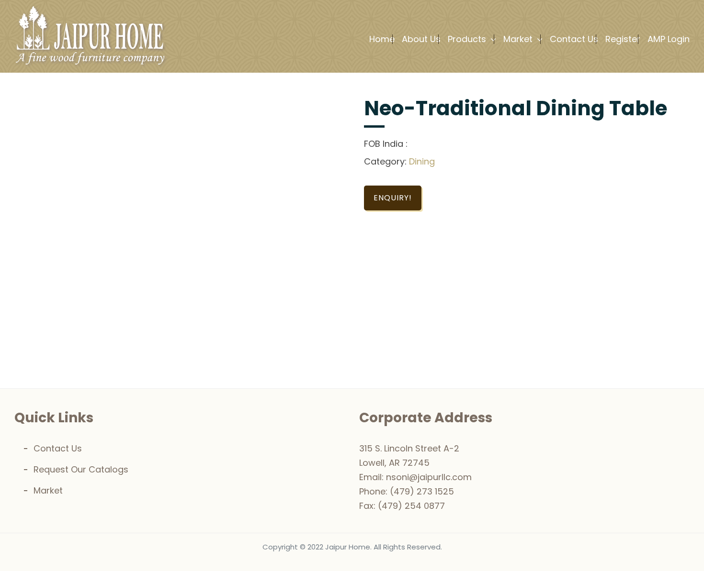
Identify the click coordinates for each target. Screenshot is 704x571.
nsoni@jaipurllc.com (429, 477)
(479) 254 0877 (411, 506)
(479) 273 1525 (422, 491)
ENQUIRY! (393, 197)
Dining (422, 161)
